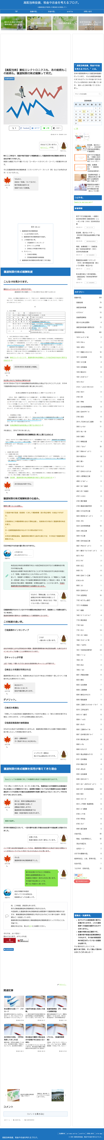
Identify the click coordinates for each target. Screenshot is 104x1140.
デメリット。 (28, 251)
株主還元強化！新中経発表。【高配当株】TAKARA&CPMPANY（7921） (86, 276)
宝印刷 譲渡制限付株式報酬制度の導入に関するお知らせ (31, 477)
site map (99, 1133)
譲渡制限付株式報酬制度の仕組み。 (35, 237)
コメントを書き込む (35, 1114)
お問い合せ (90, 1133)
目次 (32, 227)
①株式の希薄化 (32, 254)
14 (92, 114)
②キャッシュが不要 (33, 245)
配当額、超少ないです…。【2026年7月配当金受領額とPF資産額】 (88, 235)
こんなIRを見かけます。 (32, 234)
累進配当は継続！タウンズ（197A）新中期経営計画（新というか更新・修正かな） (87, 262)
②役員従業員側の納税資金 (35, 257)
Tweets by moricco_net (82, 202)
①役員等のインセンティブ (35, 242)
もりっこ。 (44, 147)
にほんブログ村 (79, 878)
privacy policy (72, 1133)
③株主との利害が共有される (36, 248)
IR (29, 926)
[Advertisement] (36, 52)
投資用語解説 (9, 949)
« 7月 (76, 128)
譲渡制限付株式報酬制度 (30, 231)
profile (82, 1133)
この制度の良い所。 (30, 240)
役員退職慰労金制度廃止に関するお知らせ (25, 425)
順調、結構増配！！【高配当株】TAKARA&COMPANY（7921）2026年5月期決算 (86, 249)
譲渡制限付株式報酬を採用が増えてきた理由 (36, 260)
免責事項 (62, 1133)
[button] (57, 128)
